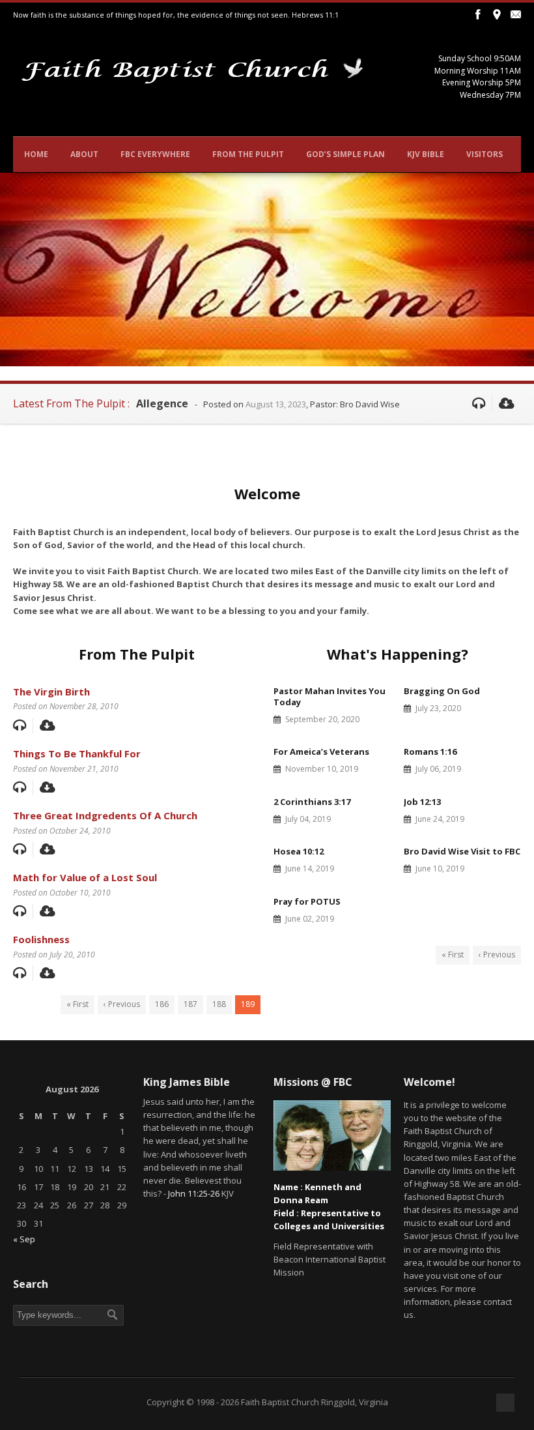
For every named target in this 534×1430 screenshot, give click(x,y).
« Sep (24, 1239)
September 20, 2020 (322, 719)
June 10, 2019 (439, 868)
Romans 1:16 (430, 751)
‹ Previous (122, 1004)
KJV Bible (425, 154)
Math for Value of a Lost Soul (85, 877)
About (84, 154)
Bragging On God (442, 691)
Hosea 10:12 (299, 851)
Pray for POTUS (307, 901)
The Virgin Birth (51, 691)
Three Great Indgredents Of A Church (105, 815)
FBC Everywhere (155, 154)
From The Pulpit (248, 154)
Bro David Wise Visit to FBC (462, 851)
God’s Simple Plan (345, 154)
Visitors (484, 154)
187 (190, 1004)
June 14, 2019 (309, 868)
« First (77, 1004)
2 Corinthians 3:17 (312, 802)
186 (162, 1004)
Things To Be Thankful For (77, 753)
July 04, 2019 (308, 818)
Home (36, 154)
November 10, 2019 (321, 768)
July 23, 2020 (438, 708)
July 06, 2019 (438, 768)
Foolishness (41, 939)
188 (219, 1004)
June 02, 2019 (309, 918)
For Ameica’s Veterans (321, 751)
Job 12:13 (422, 802)
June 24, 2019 (439, 818)
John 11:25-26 (193, 1193)
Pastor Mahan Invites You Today (330, 696)
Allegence (162, 403)
